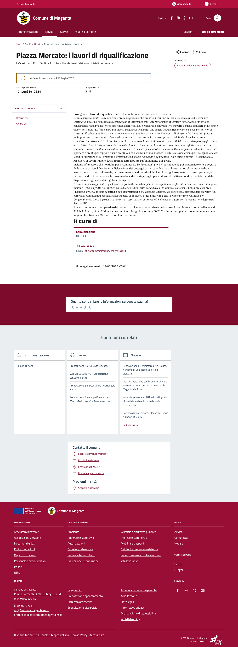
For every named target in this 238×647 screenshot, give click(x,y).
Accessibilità (96, 635)
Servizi (64, 31)
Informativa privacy (133, 607)
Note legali (127, 602)
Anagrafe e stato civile (81, 537)
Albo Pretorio (129, 596)
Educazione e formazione (83, 561)
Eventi (178, 564)
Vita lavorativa (129, 561)
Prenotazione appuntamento (85, 596)
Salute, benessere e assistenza (139, 549)
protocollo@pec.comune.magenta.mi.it (38, 615)
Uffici (17, 572)
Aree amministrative (26, 532)
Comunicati (181, 537)
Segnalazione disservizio (82, 607)
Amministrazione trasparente (139, 590)
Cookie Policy (79, 635)
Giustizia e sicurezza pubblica (138, 532)
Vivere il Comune (85, 31)
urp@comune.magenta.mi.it (31, 610)
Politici (18, 567)
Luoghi (178, 570)
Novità (49, 31)
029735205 (87, 246)
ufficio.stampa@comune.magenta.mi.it (105, 251)
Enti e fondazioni (24, 549)
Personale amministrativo (30, 561)
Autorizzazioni (76, 543)
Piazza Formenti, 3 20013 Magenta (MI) (38, 594)
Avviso (178, 532)
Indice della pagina (24, 108)
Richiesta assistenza (80, 602)
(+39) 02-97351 (24, 605)
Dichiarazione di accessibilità (138, 613)
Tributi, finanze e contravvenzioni (141, 555)
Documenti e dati (24, 543)
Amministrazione (27, 31)
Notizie (178, 543)
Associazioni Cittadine (27, 537)
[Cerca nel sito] (217, 18)
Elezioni (188, 31)
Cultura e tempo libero (81, 555)
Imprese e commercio (134, 537)
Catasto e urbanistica (80, 549)
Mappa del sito (60, 635)
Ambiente (73, 532)
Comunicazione (85, 232)
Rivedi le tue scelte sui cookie (32, 635)
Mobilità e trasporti (132, 543)
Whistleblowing (130, 619)
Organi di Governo (25, 555)
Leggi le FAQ (75, 590)
